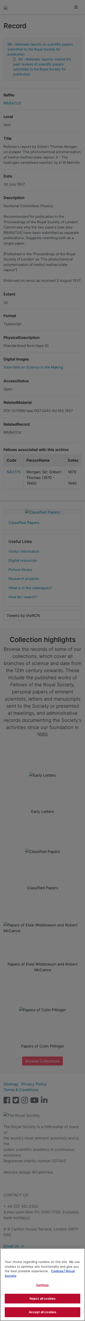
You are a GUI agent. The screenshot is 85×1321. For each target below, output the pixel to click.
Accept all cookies (42, 1312)
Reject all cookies (42, 1298)
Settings (42, 1285)
